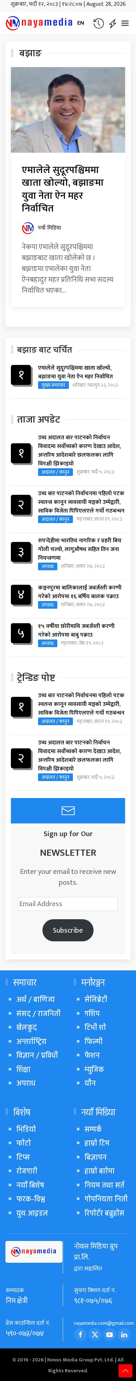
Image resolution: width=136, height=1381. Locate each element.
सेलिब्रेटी (96, 999)
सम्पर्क (93, 1129)
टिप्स (23, 1157)
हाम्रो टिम (97, 1143)
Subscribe (68, 930)
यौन (90, 1083)
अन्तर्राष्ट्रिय (31, 1041)
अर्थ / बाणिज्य (35, 999)
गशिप (92, 1013)
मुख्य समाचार (53, 385)
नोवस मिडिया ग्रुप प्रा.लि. (96, 1251)
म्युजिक (94, 1069)
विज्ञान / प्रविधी (37, 1055)
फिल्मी (94, 1041)
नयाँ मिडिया (49, 228)
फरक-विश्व (30, 1199)
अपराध (48, 566)
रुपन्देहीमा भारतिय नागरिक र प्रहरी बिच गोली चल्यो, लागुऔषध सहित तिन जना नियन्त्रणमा (79, 550)
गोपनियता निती (106, 1199)
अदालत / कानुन (55, 472)
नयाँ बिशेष (30, 1185)
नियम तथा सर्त (104, 1185)
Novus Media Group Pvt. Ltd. (81, 1360)
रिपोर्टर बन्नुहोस (104, 1213)
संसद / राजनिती (38, 1013)
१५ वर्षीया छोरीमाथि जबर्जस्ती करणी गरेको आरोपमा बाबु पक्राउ (76, 631)
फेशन (92, 1055)
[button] (98, 23)
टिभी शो (95, 1027)
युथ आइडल (32, 1213)
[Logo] (39, 23)
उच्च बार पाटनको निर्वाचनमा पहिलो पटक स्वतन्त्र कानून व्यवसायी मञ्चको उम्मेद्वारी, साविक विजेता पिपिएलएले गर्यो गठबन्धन (81, 502)
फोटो (23, 1143)
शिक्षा (23, 1069)
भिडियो (26, 1129)
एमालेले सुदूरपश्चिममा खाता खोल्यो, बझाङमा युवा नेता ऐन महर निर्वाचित (63, 189)
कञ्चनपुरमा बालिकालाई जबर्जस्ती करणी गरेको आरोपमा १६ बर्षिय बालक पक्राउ (79, 592)
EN (80, 23)
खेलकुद (26, 1027)
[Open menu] (125, 23)
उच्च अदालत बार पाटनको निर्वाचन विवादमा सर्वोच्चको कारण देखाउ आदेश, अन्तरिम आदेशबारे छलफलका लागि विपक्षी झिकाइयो (79, 450)
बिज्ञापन (96, 1157)
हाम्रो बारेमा (100, 1171)
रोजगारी (26, 1171)
